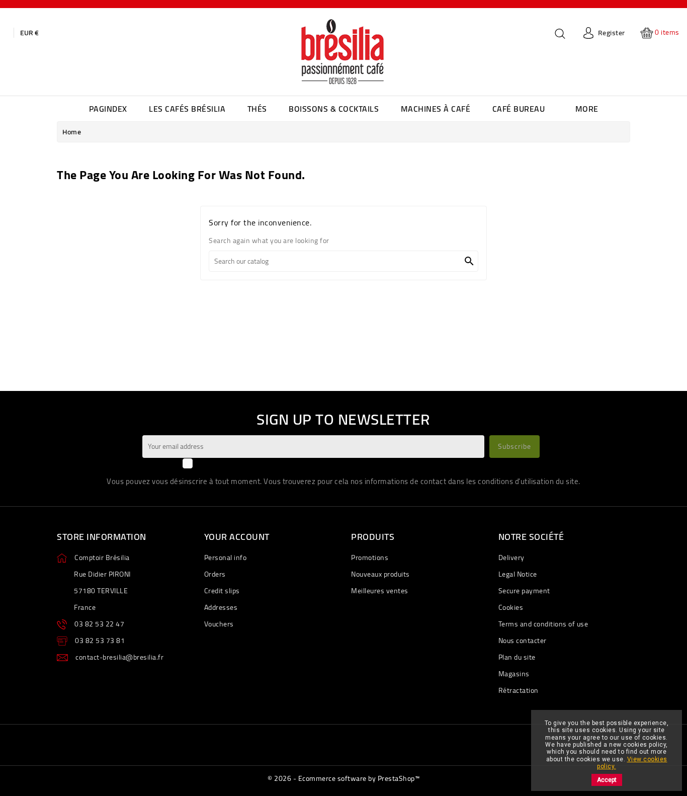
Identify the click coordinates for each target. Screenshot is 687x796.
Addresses (221, 607)
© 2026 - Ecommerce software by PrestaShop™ (343, 778)
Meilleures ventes (379, 590)
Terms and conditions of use (543, 623)
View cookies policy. (632, 763)
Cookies (511, 607)
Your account (237, 536)
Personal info (225, 557)
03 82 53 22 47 (99, 623)
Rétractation (518, 690)
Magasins (514, 673)
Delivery (511, 557)
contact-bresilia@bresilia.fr (119, 657)
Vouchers (219, 623)
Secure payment (524, 590)
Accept (607, 779)
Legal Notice (517, 574)
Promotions (369, 557)
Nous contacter (522, 640)
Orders (215, 574)
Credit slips (222, 590)
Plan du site (517, 657)
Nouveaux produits (380, 574)
